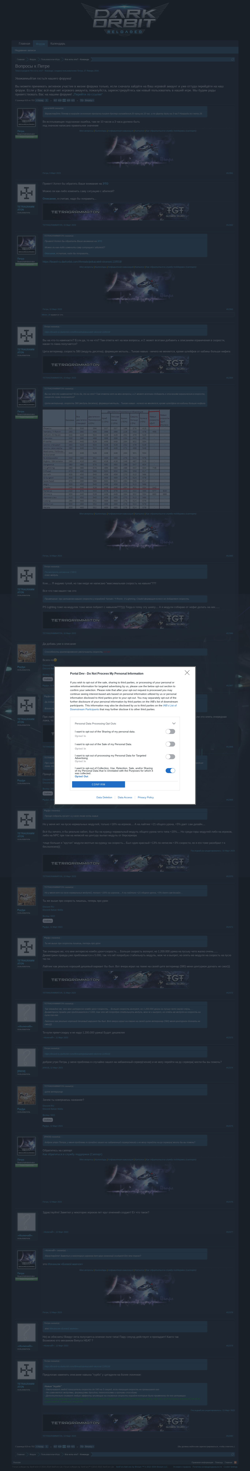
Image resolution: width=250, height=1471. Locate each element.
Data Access (125, 797)
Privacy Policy (146, 797)
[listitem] (125, 723)
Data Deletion (104, 797)
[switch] (170, 731)
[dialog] (125, 735)
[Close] (188, 673)
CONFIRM (98, 784)
